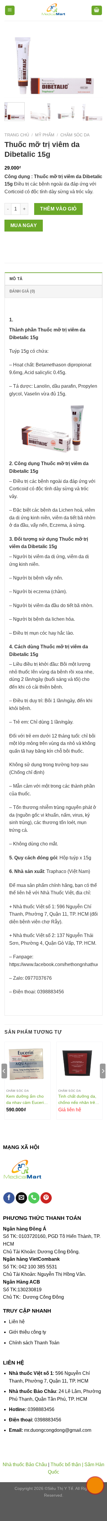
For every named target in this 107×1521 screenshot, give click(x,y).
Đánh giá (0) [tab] (22, 291)
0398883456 (41, 1409)
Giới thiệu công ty (27, 1332)
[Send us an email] (21, 1198)
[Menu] (10, 10)
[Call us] (34, 1198)
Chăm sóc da (74, 135)
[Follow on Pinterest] (46, 1198)
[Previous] (14, 65)
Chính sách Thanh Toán (34, 1342)
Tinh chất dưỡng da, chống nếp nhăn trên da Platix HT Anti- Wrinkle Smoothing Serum (77, 1099)
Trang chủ (16, 135)
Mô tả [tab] (16, 279)
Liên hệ (17, 1321)
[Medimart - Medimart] (53, 10)
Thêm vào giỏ (58, 208)
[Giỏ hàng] (97, 10)
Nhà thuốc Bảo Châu (25, 1464)
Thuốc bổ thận (66, 1464)
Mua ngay (23, 225)
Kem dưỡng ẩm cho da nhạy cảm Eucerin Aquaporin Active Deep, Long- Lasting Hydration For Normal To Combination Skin (26, 1099)
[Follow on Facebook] (9, 1198)
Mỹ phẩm (44, 135)
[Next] (93, 65)
